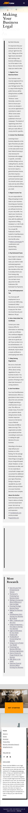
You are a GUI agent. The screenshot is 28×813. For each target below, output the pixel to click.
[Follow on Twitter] (7, 757)
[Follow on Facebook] (4, 757)
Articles (5, 736)
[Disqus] (16, 547)
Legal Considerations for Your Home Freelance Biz (16, 633)
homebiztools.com (15, 513)
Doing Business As (7, 747)
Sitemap (19, 811)
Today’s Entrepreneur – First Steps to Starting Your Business (16, 626)
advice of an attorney (18, 771)
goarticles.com (14, 518)
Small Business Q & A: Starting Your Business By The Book (16, 616)
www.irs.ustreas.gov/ (16, 242)
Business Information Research (11, 744)
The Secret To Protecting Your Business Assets (14, 596)
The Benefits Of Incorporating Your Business (15, 639)
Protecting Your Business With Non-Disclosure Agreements (16, 649)
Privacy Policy (6, 742)
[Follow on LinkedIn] (10, 757)
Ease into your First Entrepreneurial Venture (15, 590)
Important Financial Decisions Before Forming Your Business (16, 665)
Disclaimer (5, 739)
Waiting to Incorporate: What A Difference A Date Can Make (16, 602)
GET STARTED (14, 708)
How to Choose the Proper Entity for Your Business (16, 655)
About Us (5, 734)
